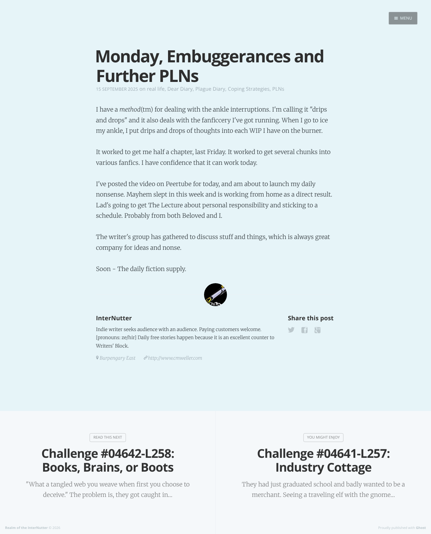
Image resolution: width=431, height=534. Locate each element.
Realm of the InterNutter (26, 527)
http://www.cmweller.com (175, 358)
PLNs (278, 89)
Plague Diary (210, 89)
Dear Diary (180, 89)
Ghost (421, 527)
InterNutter (114, 318)
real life (156, 89)
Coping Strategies (249, 89)
